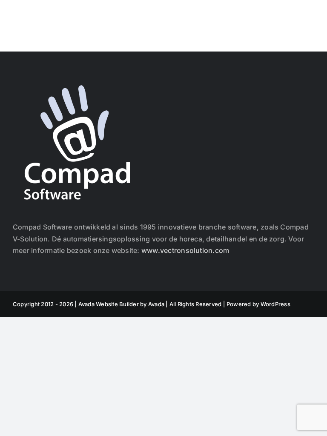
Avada (156, 304)
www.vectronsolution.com (185, 250)
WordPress (275, 304)
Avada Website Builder (108, 304)
